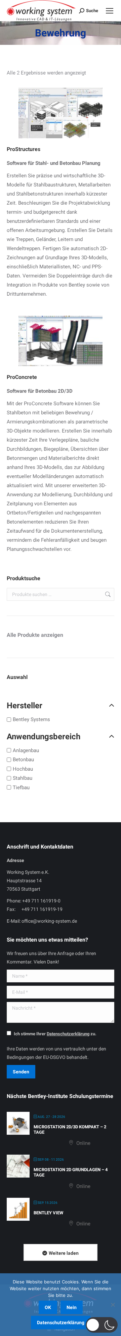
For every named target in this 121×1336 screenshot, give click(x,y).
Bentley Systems (31, 719)
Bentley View (48, 1212)
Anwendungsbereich (43, 736)
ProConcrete (22, 377)
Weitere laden (64, 1253)
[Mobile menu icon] (109, 11)
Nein (72, 1307)
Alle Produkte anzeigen (35, 635)
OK (48, 1307)
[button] (102, 1325)
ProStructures (23, 149)
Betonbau (23, 759)
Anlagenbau (26, 750)
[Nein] (112, 1304)
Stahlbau (22, 778)
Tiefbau (21, 787)
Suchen (107, 594)
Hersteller (24, 705)
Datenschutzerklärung (60, 1322)
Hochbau (23, 769)
